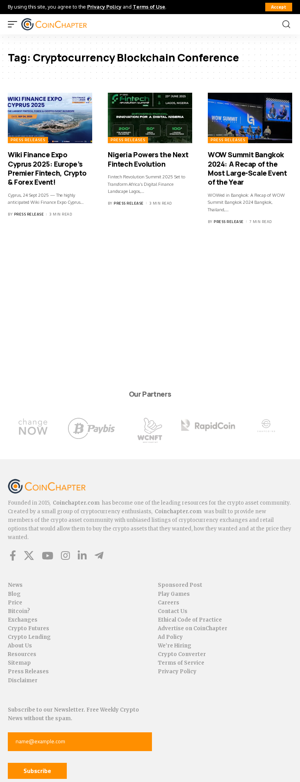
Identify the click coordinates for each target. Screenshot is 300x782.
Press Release (29, 214)
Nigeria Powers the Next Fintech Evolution (148, 159)
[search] (286, 24)
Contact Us (173, 611)
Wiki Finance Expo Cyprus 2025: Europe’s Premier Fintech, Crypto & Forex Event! (47, 168)
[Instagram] (65, 555)
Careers (168, 602)
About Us (20, 645)
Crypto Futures (28, 628)
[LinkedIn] (82, 555)
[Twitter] (29, 555)
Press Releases (28, 140)
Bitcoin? (19, 611)
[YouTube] (47, 555)
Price (15, 602)
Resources (22, 654)
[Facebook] (13, 555)
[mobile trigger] (14, 24)
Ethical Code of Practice (190, 620)
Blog (14, 594)
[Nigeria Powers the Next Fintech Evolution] (150, 118)
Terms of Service (181, 663)
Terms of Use (149, 7)
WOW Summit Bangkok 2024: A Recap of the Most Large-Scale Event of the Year (247, 168)
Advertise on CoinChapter (192, 628)
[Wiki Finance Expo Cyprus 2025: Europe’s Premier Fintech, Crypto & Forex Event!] (50, 118)
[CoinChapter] (64, 24)
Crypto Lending (29, 637)
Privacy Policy (104, 7)
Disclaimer (23, 680)
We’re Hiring (174, 645)
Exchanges (23, 620)
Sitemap (19, 663)
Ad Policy (170, 637)
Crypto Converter (182, 654)
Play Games (174, 594)
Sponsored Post (180, 585)
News (15, 585)
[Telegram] (99, 555)
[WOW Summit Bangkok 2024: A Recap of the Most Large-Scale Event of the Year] (250, 118)
